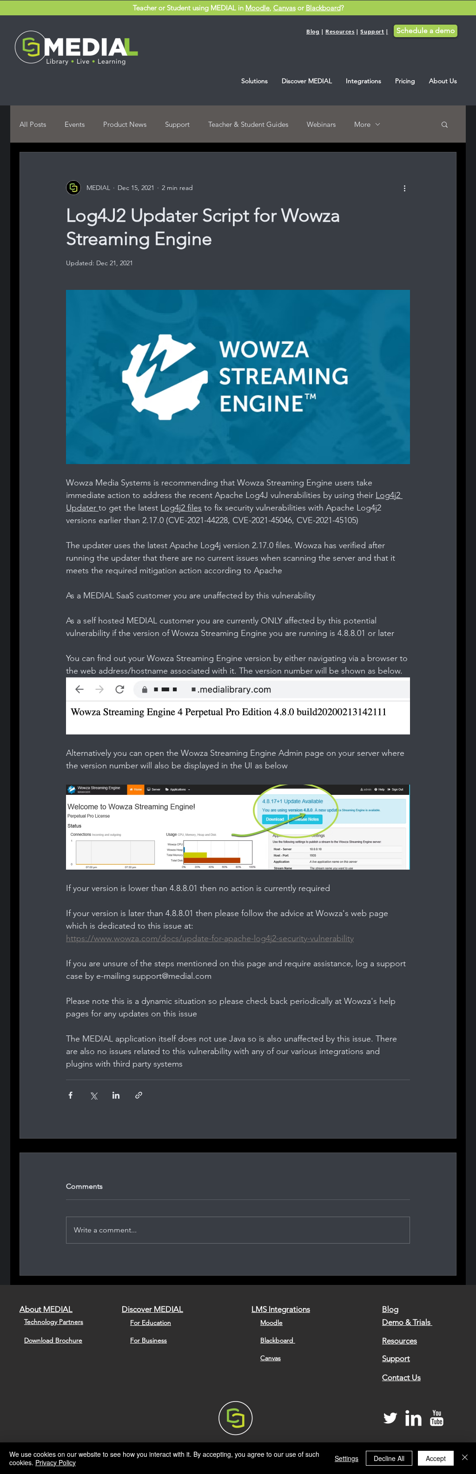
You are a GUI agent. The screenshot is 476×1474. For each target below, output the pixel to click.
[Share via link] (138, 1095)
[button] (254, 81)
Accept (436, 1458)
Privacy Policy (55, 1462)
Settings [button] (346, 1458)
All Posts (33, 124)
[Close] (464, 1458)
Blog (312, 31)
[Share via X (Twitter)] (93, 1095)
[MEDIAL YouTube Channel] (437, 1418)
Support (372, 31)
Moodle (257, 7)
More (362, 124)
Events (75, 124)
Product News (124, 124)
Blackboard (323, 7)
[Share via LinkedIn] (116, 1095)
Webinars (321, 124)
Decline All (389, 1458)
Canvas (284, 7)
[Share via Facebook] (70, 1095)
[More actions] (404, 187)
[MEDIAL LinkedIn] (413, 1418)
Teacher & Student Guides (248, 124)
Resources (339, 31)
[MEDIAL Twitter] (390, 1418)
